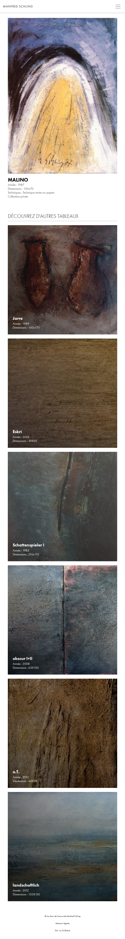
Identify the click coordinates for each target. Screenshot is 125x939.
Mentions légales (63, 923)
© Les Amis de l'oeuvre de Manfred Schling (62, 916)
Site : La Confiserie (62, 930)
